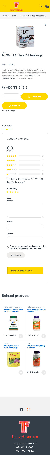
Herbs (14, 16)
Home (4, 16)
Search (40, 6)
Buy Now (16, 106)
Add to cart (36, 96)
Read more (21, 372)
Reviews (7, 125)
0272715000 (8, 78)
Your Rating (12, 188)
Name (10, 221)
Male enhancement (15, 307)
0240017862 (34, 75)
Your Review (10, 199)
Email (10, 234)
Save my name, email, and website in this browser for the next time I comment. (28, 247)
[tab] (7, 126)
